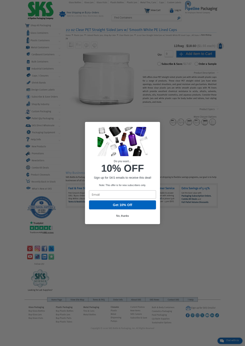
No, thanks (122, 215)
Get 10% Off (122, 205)
